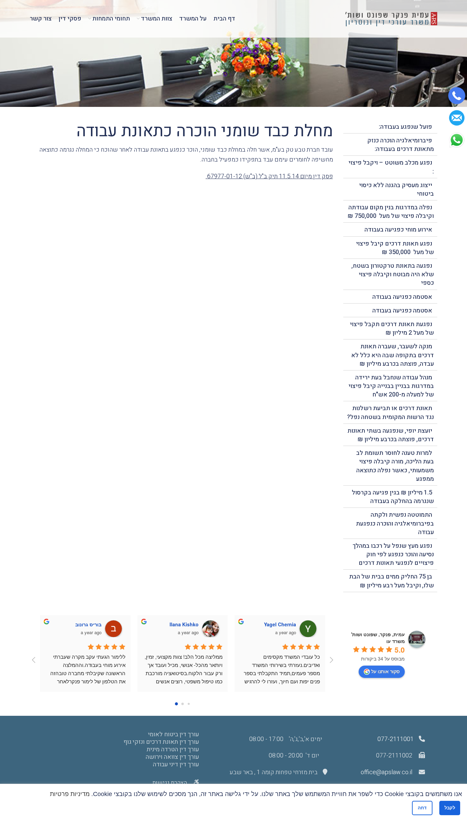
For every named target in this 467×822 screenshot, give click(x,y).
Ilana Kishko (184, 624)
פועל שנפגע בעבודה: (405, 126)
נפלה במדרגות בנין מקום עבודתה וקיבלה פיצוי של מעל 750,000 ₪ (391, 212)
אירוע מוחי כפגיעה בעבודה (398, 229)
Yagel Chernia (280, 624)
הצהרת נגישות (170, 783)
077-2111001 (395, 739)
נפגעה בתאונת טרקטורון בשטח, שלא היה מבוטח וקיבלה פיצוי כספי (392, 274)
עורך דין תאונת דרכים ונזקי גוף (161, 742)
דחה (422, 807)
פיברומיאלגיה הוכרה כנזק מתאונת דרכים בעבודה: (400, 145)
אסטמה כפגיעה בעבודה (402, 297)
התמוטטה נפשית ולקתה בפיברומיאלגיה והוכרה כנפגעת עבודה (395, 523)
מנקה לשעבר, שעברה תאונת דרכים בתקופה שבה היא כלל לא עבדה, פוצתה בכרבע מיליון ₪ (392, 355)
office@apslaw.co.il (386, 772)
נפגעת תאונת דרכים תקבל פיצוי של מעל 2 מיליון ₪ (392, 328)
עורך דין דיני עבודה (176, 764)
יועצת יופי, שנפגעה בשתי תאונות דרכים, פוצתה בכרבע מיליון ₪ (390, 435)
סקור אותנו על (385, 671)
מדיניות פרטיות (70, 794)
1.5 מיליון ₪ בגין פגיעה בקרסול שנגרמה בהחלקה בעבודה (393, 497)
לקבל (449, 807)
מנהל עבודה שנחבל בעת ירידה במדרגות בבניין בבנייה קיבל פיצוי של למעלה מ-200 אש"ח (391, 386)
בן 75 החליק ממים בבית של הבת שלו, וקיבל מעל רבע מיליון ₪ (391, 581)
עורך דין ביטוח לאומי (173, 734)
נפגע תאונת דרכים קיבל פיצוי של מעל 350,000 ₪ (395, 248)
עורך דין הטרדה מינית (173, 749)
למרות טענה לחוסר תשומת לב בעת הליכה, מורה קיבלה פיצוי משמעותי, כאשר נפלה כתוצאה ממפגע (395, 466)
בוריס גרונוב (88, 624)
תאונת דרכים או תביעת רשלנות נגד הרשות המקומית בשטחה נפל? (390, 412)
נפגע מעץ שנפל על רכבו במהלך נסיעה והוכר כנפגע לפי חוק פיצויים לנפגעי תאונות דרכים (393, 554)
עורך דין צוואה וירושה (172, 757)
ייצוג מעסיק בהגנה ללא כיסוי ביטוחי (396, 189)
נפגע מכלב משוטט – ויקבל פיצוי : (391, 167)
